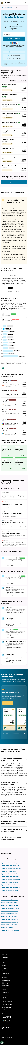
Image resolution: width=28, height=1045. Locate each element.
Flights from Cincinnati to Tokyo (10, 908)
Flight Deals (5, 957)
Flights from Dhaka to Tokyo (9, 927)
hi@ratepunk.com (7, 998)
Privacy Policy (5, 1035)
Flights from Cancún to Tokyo (9, 900)
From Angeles (10, 7)
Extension (4, 960)
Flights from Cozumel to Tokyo (9, 911)
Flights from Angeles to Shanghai (10, 887)
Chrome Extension (7, 1004)
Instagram (7, 983)
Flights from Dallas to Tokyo (9, 916)
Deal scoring (5, 973)
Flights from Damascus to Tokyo (10, 919)
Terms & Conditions (7, 1037)
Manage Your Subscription (8, 1033)
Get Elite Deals (8, 703)
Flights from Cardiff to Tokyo (9, 903)
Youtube (6, 986)
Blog (3, 962)
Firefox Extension (6, 1010)
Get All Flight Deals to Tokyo (13, 182)
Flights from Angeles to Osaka (9, 882)
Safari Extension (6, 1007)
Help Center (5, 992)
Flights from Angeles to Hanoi (9, 871)
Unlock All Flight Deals (14, 39)
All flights (4, 968)
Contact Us (5, 995)
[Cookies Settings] (2, 1042)
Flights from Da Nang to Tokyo (9, 914)
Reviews (4, 965)
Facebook (7, 980)
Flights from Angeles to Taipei (9, 890)
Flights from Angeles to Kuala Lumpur (11, 874)
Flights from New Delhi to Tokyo (10, 930)
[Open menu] (25, 2)
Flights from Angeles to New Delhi (10, 879)
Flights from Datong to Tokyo (9, 922)
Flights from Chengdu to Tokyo (9, 905)
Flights (2, 7)
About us (4, 971)
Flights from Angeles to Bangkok (10, 863)
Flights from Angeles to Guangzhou (11, 868)
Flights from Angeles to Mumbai (10, 876)
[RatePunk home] (5, 3)
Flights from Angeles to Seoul (9, 885)
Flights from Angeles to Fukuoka (10, 865)
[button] (13, 80)
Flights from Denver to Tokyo (9, 925)
